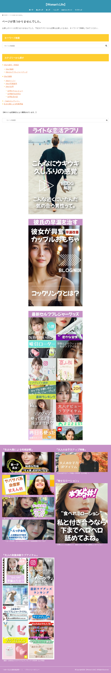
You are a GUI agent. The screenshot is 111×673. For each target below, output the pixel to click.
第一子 (31, 10)
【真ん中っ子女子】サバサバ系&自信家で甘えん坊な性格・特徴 (25, 496)
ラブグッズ (78, 10)
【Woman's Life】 (55, 4)
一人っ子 (56, 10)
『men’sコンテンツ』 (12, 101)
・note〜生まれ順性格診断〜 (11, 670)
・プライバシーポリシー (31, 670)
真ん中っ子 (39, 10)
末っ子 (48, 10)
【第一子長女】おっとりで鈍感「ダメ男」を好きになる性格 (24, 474)
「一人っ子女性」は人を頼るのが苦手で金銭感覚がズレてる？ (25, 541)
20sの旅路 (8, 76)
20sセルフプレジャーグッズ (16, 72)
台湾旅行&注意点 (14, 94)
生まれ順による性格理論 (13, 104)
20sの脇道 (10, 69)
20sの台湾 (10, 86)
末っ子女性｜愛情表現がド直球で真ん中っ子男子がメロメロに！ (26, 518)
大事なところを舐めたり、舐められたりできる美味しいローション (80, 544)
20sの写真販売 (11, 84)
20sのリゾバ (10, 81)
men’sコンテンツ (66, 10)
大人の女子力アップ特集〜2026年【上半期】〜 (73, 473)
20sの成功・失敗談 (11, 65)
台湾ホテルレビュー (15, 91)
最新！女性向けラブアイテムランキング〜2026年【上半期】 (24, 660)
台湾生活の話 (12, 97)
